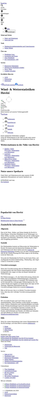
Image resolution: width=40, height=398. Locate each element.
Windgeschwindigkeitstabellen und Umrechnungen (19, 46)
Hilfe (8, 29)
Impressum (7, 80)
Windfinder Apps (9, 54)
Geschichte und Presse (11, 56)
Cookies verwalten (9, 71)
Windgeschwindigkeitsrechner (9, 314)
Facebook (20, 85)
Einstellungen (11, 32)
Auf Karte (4, 114)
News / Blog (8, 69)
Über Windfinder (9, 58)
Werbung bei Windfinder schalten (14, 67)
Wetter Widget (8, 48)
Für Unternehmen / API (11, 59)
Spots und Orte (8, 40)
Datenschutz (8, 79)
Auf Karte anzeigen (9, 85)
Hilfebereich (29, 287)
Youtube (26, 387)
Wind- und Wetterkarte (11, 38)
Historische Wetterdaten (11, 66)
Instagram (27, 385)
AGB (6, 77)
